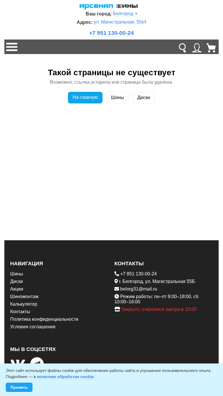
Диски (143, 97)
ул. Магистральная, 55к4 (120, 21)
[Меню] (11, 47)
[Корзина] (211, 47)
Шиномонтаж (24, 296)
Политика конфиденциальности (44, 319)
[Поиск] (182, 47)
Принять (19, 387)
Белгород (123, 13)
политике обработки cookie (65, 376)
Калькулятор (23, 304)
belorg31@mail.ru (138, 288)
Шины (117, 97)
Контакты (20, 311)
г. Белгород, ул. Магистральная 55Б (157, 281)
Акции (16, 288)
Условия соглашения (32, 326)
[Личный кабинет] (197, 47)
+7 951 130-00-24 (111, 33)
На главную (85, 97)
